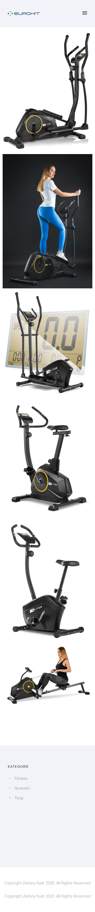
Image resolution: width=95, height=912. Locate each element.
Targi (19, 798)
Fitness (21, 778)
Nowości (22, 788)
